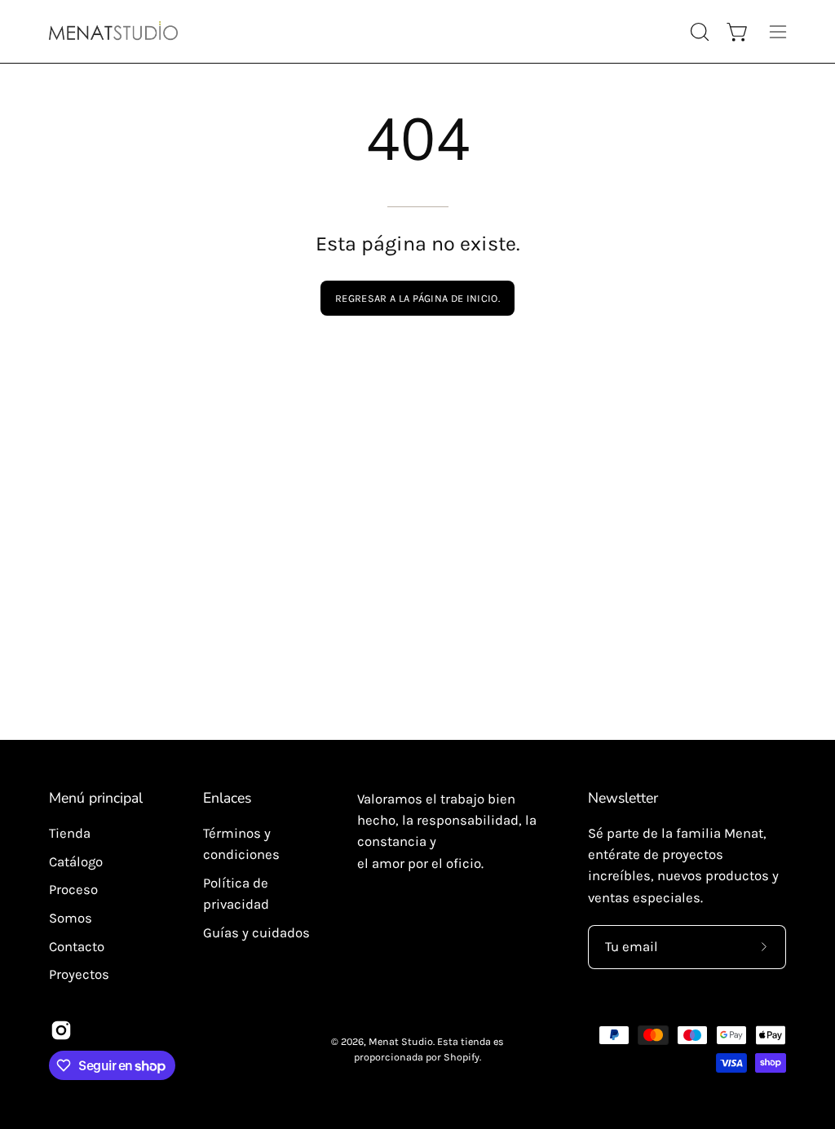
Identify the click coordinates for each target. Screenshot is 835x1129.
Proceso (73, 889)
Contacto (76, 946)
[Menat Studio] (114, 31)
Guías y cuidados (256, 933)
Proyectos (79, 974)
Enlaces (227, 798)
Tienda (70, 833)
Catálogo (76, 862)
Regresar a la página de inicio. (417, 298)
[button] (698, 31)
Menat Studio (401, 1041)
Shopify (461, 1057)
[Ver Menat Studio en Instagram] (61, 1030)
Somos (70, 918)
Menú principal (96, 798)
